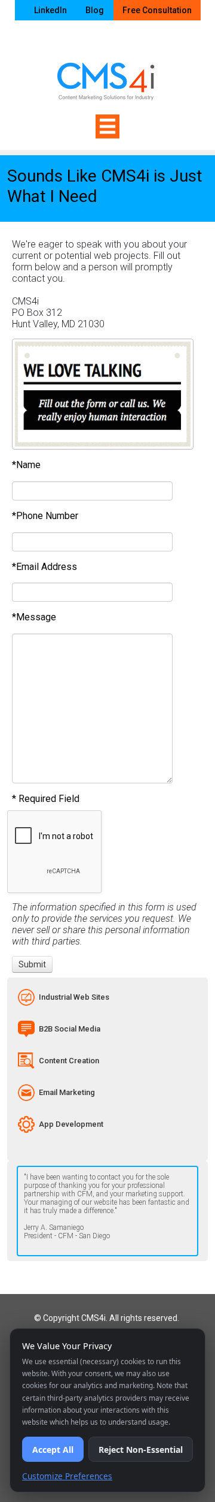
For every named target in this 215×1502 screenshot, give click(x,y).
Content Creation (69, 1060)
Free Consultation (157, 10)
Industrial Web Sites (74, 997)
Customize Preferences (67, 1476)
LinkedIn (50, 10)
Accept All (52, 1449)
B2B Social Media (69, 1028)
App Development (71, 1124)
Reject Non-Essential (141, 1449)
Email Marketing (67, 1092)
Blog (94, 10)
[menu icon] (107, 126)
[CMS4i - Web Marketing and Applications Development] (107, 72)
